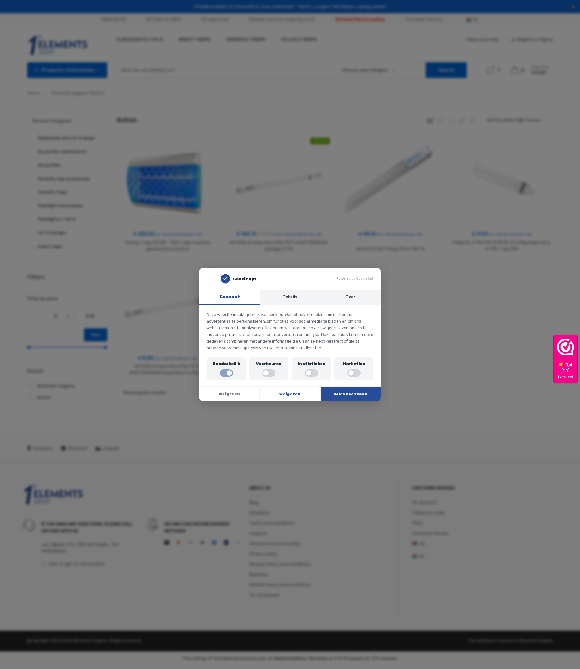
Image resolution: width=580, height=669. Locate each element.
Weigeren (229, 394)
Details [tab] (290, 297)
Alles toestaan (350, 394)
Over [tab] (351, 297)
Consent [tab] (229, 297)
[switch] (226, 373)
